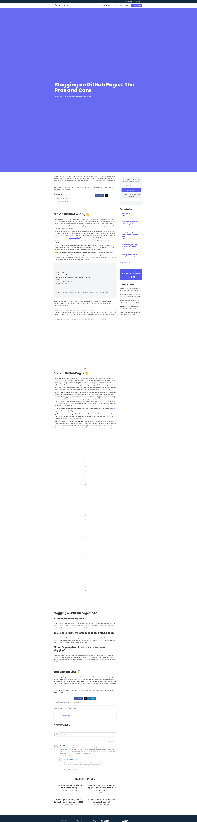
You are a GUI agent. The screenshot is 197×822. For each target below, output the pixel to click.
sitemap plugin (65, 411)
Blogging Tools (86, 96)
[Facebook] (131, 277)
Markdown (93, 403)
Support (135, 1)
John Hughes (64, 790)
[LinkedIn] (134, 277)
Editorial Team (59, 96)
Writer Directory (119, 5)
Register (130, 1)
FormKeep (78, 418)
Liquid (63, 403)
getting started (65, 319)
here (81, 411)
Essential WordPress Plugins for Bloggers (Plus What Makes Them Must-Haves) (101, 788)
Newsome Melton (74, 238)
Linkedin (93, 698)
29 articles (63, 717)
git (99, 397)
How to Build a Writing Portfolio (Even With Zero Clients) (130, 313)
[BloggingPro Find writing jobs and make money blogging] (61, 5)
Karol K (97, 793)
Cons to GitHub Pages (62, 202)
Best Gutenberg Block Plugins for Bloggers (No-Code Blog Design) (130, 295)
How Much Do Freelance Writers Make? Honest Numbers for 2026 (130, 289)
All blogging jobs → (126, 262)
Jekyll (104, 399)
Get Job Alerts (131, 190)
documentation (104, 310)
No (75, 708)
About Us (140, 1)
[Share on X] (106, 195)
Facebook (101, 195)
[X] (128, 277)
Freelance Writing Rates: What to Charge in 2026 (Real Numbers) (130, 301)
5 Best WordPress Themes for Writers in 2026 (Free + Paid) (129, 307)
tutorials (80, 319)
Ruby (71, 401)
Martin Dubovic (64, 804)
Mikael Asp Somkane (76, 761)
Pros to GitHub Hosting (62, 199)
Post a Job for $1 (136, 5)
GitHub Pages (59, 178)
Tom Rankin (97, 804)
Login (126, 1)
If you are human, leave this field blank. (131, 195)
